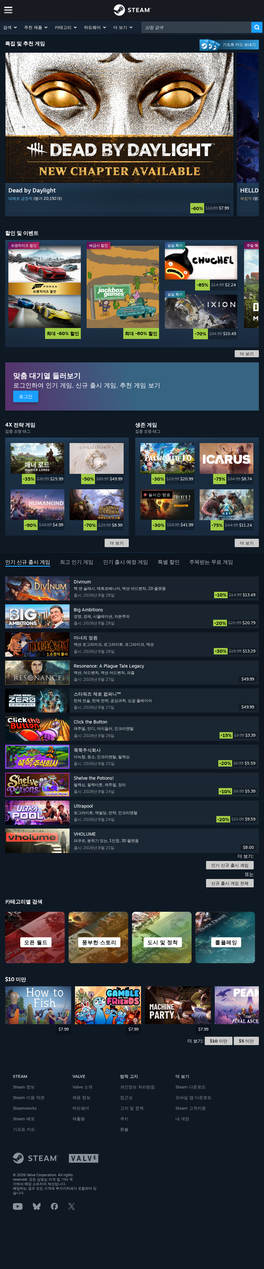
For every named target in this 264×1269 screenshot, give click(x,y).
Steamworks (25, 1108)
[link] (119, 208)
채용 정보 (81, 1097)
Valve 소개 (82, 1086)
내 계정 (182, 1118)
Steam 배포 (24, 1118)
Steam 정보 (24, 1086)
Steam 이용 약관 (28, 1097)
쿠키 (124, 1118)
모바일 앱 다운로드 (193, 1097)
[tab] (27, 562)
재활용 (78, 1118)
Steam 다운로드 (190, 1086)
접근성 (126, 1097)
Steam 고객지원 (190, 1108)
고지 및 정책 (132, 1108)
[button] (10, 27)
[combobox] (196, 27)
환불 (124, 1129)
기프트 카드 (24, 1129)
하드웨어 (80, 1108)
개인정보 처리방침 (137, 1086)
